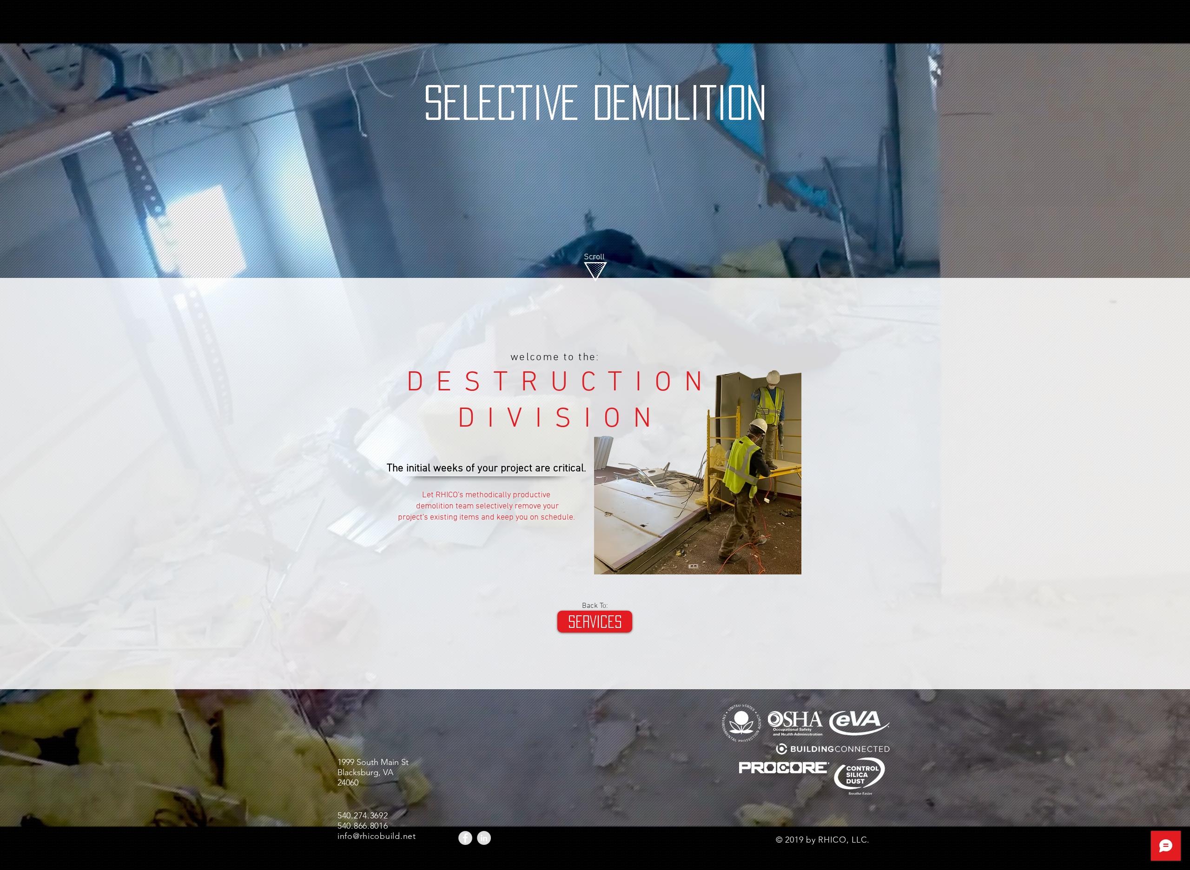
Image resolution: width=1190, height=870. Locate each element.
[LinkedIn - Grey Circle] (484, 838)
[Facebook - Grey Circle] (465, 838)
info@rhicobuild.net (376, 836)
